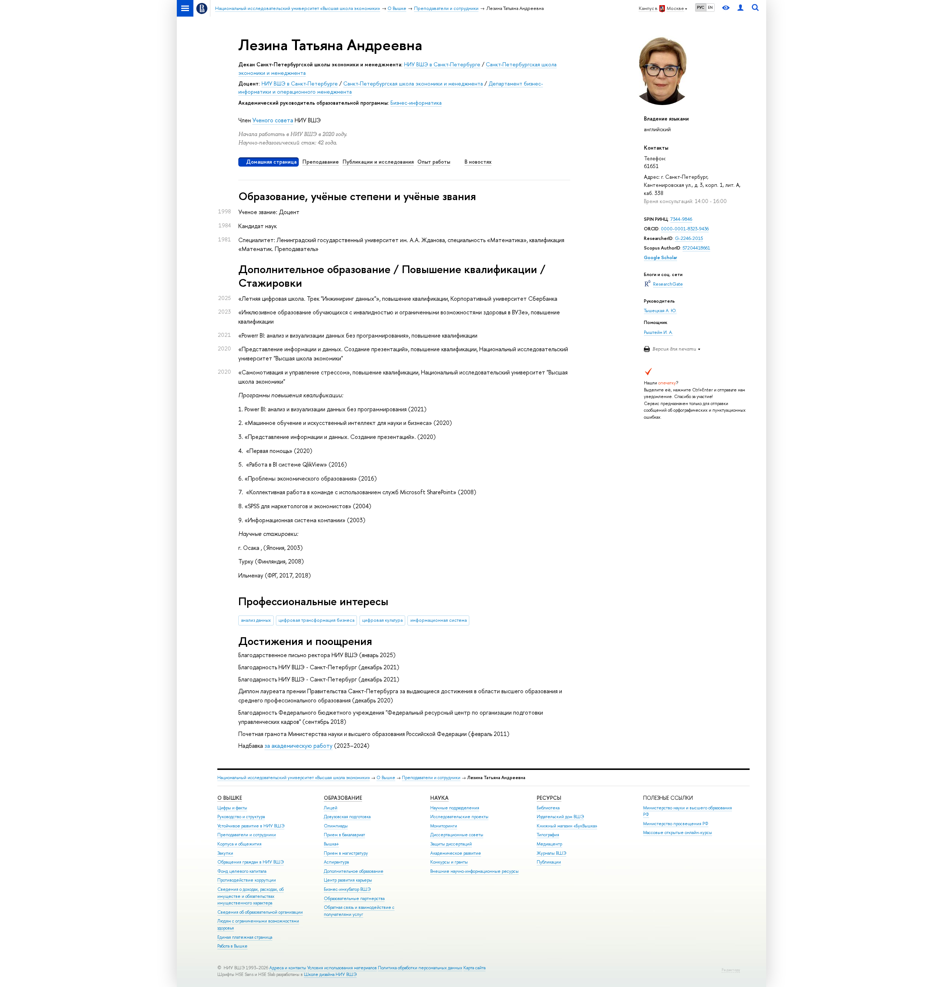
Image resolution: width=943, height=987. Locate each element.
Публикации (549, 862)
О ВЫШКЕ (229, 797)
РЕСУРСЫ (549, 797)
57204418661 (696, 248)
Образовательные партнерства (354, 898)
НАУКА (439, 797)
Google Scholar (660, 257)
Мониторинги (443, 826)
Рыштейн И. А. (658, 332)
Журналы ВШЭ (551, 853)
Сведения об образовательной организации (260, 912)
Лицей (330, 808)
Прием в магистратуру (346, 853)
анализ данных (256, 620)
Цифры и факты (232, 808)
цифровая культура (382, 620)
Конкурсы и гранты (449, 862)
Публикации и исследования (378, 161)
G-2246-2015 (689, 238)
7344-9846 (681, 219)
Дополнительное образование (353, 871)
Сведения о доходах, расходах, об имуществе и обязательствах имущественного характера (250, 896)
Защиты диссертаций (451, 844)
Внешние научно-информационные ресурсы (474, 871)
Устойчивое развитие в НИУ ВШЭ (250, 826)
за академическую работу (298, 746)
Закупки (225, 853)
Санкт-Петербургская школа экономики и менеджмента (413, 83)
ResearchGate (668, 284)
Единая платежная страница (244, 937)
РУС (700, 7)
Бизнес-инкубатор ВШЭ (347, 889)
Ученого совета (272, 120)
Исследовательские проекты (459, 817)
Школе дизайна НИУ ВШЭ (330, 974)
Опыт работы (433, 161)
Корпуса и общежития (239, 844)
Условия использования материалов (342, 968)
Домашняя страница (271, 161)
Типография (548, 835)
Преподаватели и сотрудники (431, 778)
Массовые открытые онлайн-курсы (677, 833)
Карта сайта (474, 968)
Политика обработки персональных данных (420, 968)
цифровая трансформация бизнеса (316, 620)
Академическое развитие (455, 853)
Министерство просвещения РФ (675, 824)
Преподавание (320, 161)
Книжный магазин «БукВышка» (567, 826)
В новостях (478, 161)
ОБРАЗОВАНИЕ (343, 797)
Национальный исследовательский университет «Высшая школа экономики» (293, 778)
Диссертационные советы (456, 835)
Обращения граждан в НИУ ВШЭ (250, 862)
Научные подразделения (454, 808)
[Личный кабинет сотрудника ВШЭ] (740, 8)
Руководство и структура (241, 817)
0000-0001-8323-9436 (685, 229)
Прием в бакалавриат (344, 835)
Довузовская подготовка (347, 817)
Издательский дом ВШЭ (560, 817)
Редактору (731, 969)
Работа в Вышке (232, 946)
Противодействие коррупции (246, 880)
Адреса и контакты (287, 968)
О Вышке (385, 778)
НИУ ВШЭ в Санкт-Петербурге (442, 64)
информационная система (438, 620)
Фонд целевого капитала (241, 871)
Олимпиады (336, 826)
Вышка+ (331, 844)
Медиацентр (549, 844)
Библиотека (548, 808)
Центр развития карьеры (348, 880)
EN (710, 7)
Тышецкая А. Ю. (660, 310)
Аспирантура (336, 862)
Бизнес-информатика (416, 102)
